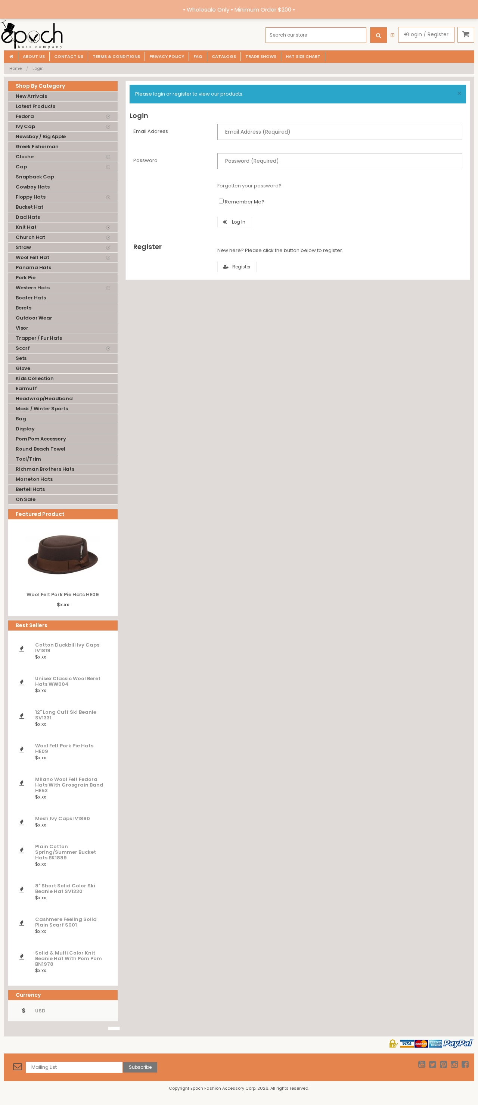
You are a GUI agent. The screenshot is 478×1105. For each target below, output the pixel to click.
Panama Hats (33, 267)
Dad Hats (28, 217)
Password (145, 160)
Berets (23, 307)
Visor (22, 328)
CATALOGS (224, 56)
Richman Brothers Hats (45, 469)
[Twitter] (432, 1065)
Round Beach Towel (40, 448)
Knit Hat (26, 227)
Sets (21, 358)
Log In (238, 222)
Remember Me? (244, 201)
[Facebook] (465, 1065)
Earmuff (26, 388)
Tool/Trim (28, 459)
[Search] (378, 35)
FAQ (197, 56)
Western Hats (33, 287)
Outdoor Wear (34, 317)
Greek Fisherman (37, 146)
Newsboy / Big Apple (41, 136)
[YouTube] (421, 1065)
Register (241, 267)
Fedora (25, 116)
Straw (23, 247)
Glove (23, 368)
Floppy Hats (31, 196)
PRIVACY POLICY (166, 56)
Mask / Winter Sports (42, 408)
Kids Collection (35, 378)
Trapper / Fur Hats (39, 338)
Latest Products (35, 106)
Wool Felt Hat (32, 257)
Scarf (23, 348)
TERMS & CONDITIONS (116, 56)
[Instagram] (454, 1065)
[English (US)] (114, 1028)
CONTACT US (68, 56)
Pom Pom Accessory (41, 438)
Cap (21, 166)
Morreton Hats (34, 479)
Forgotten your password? (249, 185)
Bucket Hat (29, 207)
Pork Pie (25, 277)
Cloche (25, 156)
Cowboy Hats (33, 186)
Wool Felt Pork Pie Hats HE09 (63, 594)
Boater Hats (31, 297)
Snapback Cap (35, 176)
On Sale (25, 499)
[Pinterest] (443, 1065)
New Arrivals (31, 96)
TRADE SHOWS (260, 56)
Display (25, 428)
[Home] (11, 56)
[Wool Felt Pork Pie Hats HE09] (62, 580)
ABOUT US (34, 56)
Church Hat (30, 237)
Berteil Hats (30, 489)
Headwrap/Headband (44, 398)
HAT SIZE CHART (303, 56)
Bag (21, 418)
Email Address (150, 131)
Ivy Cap (25, 126)
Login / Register (428, 34)
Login (38, 68)
